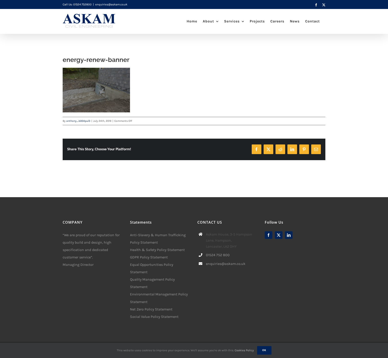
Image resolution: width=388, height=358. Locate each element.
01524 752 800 (218, 255)
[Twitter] (278, 235)
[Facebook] (268, 235)
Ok (264, 350)
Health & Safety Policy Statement (157, 250)
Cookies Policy (244, 350)
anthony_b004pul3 (78, 120)
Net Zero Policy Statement (151, 309)
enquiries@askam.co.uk (111, 4)
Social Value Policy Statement (154, 316)
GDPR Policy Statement (149, 257)
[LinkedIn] (289, 235)
